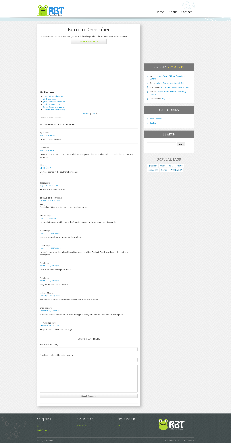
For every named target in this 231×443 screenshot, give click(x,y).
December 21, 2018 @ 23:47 (50, 311)
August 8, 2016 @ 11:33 (49, 185)
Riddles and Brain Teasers (182, 440)
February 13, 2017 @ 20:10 (50, 296)
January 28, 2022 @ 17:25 (49, 326)
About (172, 12)
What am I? (176, 169)
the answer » (89, 41)
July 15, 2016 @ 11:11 (48, 168)
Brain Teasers (55, 117)
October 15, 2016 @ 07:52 (50, 200)
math (162, 165)
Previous (85, 113)
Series (164, 169)
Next (94, 113)
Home (160, 12)
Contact (186, 12)
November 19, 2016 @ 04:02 (50, 248)
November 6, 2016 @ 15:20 (50, 218)
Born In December (89, 30)
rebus (180, 165)
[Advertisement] (89, 67)
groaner (153, 165)
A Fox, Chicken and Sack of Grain (171, 83)
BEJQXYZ (166, 98)
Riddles (153, 123)
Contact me (82, 425)
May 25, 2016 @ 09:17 (48, 150)
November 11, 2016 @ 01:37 (50, 233)
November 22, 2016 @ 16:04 (50, 266)
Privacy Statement (45, 440)
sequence (153, 169)
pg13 (171, 165)
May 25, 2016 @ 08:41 (48, 135)
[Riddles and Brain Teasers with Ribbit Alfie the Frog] (50, 8)
